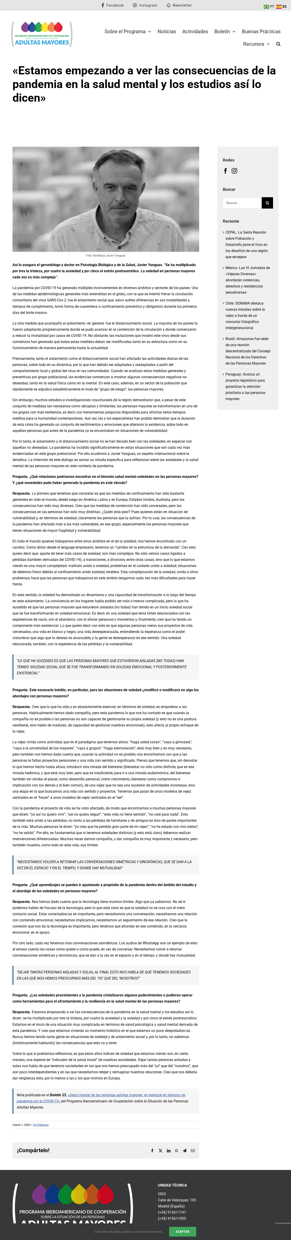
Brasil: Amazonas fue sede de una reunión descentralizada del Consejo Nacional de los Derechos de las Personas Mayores (248, 351)
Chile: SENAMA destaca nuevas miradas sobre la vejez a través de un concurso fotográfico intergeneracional (245, 315)
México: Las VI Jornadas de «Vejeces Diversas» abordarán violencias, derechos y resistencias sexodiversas (248, 280)
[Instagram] (234, 171)
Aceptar (183, 1232)
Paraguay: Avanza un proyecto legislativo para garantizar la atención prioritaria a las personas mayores (245, 386)
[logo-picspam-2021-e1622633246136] (42, 23)
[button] (278, 44)
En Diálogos (41, 1125)
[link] (73, 1187)
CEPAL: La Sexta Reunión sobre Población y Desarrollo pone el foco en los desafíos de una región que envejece (247, 244)
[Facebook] (225, 171)
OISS (162, 1194)
